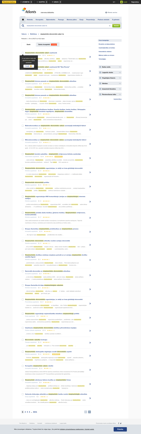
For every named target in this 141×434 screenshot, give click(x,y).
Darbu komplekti (44, 44)
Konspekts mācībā (39, 366)
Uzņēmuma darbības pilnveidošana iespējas (50, 328)
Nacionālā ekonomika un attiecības (47, 271)
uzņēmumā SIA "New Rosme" (47, 67)
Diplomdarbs (28, 156)
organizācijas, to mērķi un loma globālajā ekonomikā (54, 168)
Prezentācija (28, 302)
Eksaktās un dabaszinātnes (107, 44)
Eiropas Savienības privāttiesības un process (51, 229)
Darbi (28, 44)
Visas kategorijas (104, 40)
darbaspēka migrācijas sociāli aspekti (48, 351)
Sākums (24, 34)
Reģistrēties (135, 2)
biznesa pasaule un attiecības (50, 81)
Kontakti (39, 423)
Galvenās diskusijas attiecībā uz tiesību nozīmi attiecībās (56, 394)
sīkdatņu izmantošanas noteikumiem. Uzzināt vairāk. (77, 429)
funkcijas (36, 340)
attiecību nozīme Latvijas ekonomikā (47, 241)
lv (114, 2)
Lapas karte (63, 423)
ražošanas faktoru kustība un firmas (48, 380)
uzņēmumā (41, 53)
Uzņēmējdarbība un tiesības (107, 48)
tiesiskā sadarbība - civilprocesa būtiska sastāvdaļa (53, 154)
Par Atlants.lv (23, 423)
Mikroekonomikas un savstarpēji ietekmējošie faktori (55, 140)
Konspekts (28, 83)
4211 (35, 412)
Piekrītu (120, 429)
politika (37, 182)
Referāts (27, 114)
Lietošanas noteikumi (51, 423)
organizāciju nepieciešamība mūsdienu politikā (52, 313)
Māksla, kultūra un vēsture (106, 55)
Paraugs (27, 342)
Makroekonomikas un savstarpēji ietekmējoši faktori (55, 125)
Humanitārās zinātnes (105, 51)
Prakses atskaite (29, 330)
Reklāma (32, 423)
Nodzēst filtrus (118, 99)
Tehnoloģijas (102, 59)
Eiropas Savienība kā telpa (44, 285)
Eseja (26, 316)
